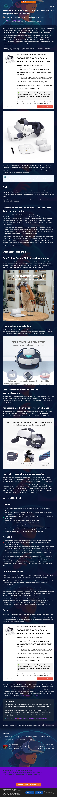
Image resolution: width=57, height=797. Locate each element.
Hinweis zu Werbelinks (21, 774)
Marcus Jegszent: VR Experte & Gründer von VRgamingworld (17, 770)
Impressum (39, 772)
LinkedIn (21, 718)
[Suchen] (53, 6)
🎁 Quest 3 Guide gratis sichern (28, 1)
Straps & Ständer (40, 17)
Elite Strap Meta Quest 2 (31, 736)
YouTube (9, 718)
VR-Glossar (37, 774)
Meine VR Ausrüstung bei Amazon (28, 784)
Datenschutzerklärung (8, 774)
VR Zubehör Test (31, 739)
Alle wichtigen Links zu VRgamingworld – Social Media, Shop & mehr (19, 772)
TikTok (15, 718)
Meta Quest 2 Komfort (44, 736)
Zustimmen (29, 792)
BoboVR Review (18, 736)
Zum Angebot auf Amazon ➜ (45, 106)
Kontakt (30, 774)
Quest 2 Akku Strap (8, 739)
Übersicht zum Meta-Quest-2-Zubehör (29, 695)
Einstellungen (8, 793)
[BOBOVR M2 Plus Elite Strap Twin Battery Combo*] (9, 59)
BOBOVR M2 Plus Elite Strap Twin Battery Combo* (31, 54)
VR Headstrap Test (20, 739)
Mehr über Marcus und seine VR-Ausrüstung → (36, 718)
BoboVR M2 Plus (8, 736)
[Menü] (51, 6)
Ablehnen (39, 792)
